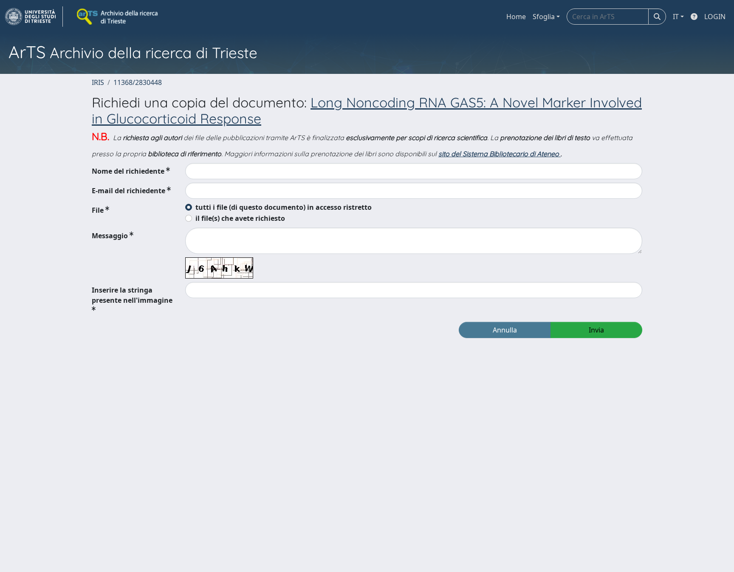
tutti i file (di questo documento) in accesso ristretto (283, 207)
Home (516, 16)
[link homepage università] (118, 16)
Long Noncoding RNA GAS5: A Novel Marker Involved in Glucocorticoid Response (367, 110)
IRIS (98, 82)
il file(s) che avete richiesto (240, 218)
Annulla (505, 330)
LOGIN (715, 16)
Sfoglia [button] (544, 16)
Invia (596, 330)
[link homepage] (34, 16)
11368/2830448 (137, 82)
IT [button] (676, 16)
